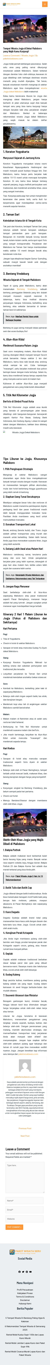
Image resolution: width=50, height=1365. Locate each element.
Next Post (25, 1136)
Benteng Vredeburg (25, 289)
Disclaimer (25, 1300)
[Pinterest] (27, 1272)
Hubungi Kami (25, 1303)
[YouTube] (30, 1272)
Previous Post (25, 1128)
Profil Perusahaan (25, 1290)
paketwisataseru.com (28, 1054)
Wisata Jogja (27, 55)
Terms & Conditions (25, 1296)
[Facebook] (19, 1272)
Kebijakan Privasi (25, 1293)
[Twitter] (23, 1272)
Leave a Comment (11, 55)
